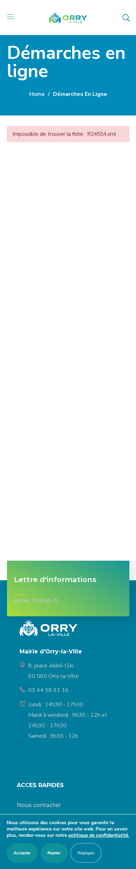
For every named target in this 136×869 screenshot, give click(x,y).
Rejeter (54, 853)
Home (37, 94)
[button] (125, 17)
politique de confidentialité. (98, 835)
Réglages (86, 853)
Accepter (22, 853)
